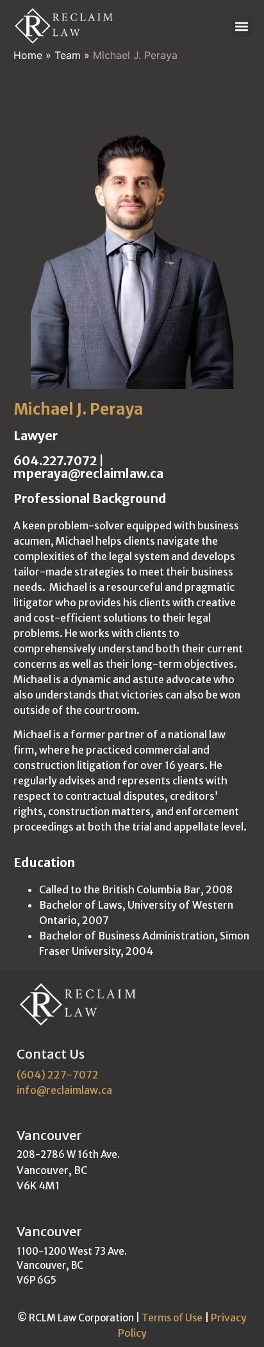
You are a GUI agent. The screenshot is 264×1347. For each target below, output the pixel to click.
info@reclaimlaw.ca (64, 1090)
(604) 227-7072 (58, 1074)
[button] (241, 26)
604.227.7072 (55, 460)
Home (27, 55)
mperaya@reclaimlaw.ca (88, 473)
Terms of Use (172, 1318)
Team (67, 55)
